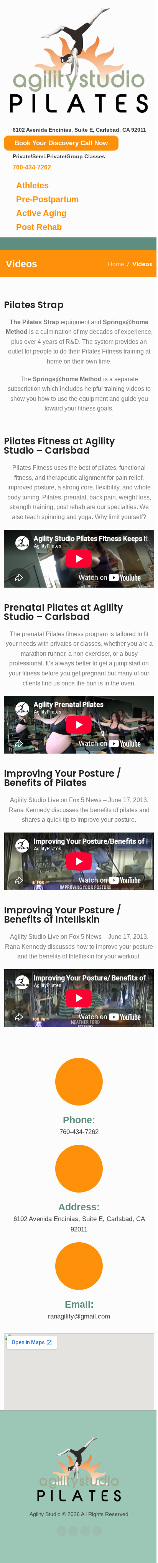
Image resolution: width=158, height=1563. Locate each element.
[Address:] (79, 1169)
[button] (79, 244)
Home (115, 263)
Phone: (79, 1119)
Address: (79, 1206)
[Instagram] (97, 1531)
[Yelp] (73, 1531)
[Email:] (79, 1266)
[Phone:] (79, 1082)
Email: (79, 1304)
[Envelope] (85, 1531)
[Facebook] (61, 1531)
